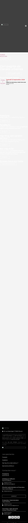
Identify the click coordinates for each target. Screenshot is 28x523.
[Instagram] (9, 517)
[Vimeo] (15, 517)
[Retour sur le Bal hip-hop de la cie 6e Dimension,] (21, 235)
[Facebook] (12, 517)
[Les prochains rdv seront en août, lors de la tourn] (7, 235)
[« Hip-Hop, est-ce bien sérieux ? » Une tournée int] (21, 372)
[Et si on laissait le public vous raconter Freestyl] (7, 184)
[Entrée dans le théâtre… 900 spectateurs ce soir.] (21, 322)
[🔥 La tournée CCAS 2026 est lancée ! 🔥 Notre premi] (21, 198)
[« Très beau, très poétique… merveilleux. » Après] (7, 336)
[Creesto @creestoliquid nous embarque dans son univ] (7, 391)
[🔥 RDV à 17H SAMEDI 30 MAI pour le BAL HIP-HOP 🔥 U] (7, 274)
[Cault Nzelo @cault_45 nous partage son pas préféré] (21, 260)
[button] (1, 57)
